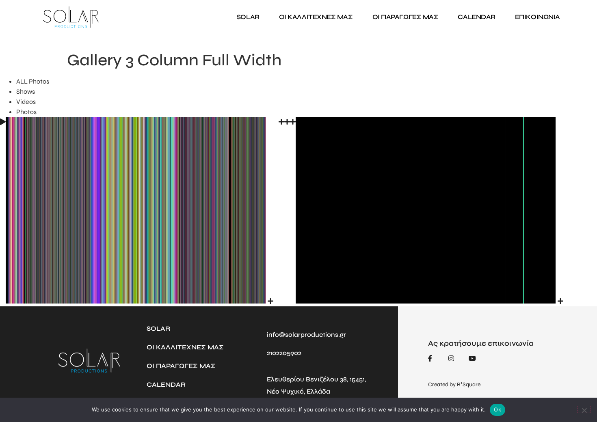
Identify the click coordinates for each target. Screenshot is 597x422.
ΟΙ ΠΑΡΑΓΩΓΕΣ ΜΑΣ (405, 17)
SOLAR (248, 17)
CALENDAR (476, 17)
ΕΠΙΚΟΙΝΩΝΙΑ (537, 17)
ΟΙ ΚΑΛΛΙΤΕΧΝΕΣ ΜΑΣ (316, 17)
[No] (584, 409)
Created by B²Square (454, 384)
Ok (497, 409)
